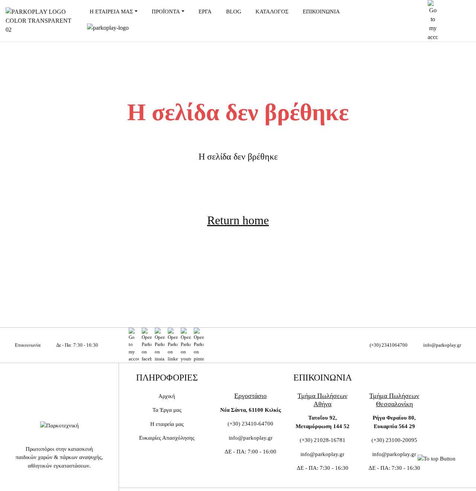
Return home (238, 220)
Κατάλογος (272, 12)
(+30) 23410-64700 (250, 424)
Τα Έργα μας (166, 410)
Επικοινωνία (321, 12)
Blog (233, 12)
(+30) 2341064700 (389, 345)
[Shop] (134, 345)
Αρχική (166, 396)
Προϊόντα (166, 12)
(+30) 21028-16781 (322, 440)
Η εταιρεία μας (111, 12)
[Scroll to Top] (437, 458)
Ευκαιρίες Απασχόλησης (166, 438)
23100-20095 (401, 440)
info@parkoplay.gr (442, 345)
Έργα (205, 12)
